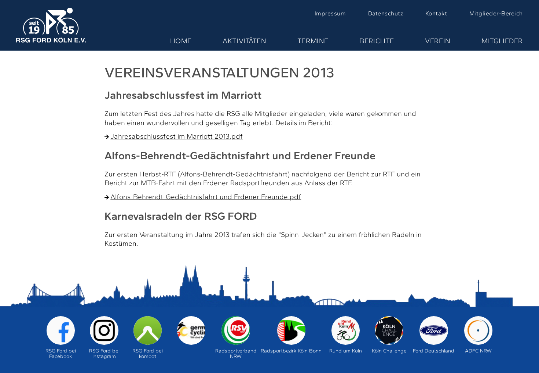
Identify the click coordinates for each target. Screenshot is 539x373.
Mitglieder (502, 41)
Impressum (330, 13)
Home (181, 41)
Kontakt (436, 13)
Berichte (376, 41)
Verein (438, 41)
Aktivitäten (244, 41)
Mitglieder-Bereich (496, 13)
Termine (313, 41)
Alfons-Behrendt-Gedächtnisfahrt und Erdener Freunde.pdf (205, 197)
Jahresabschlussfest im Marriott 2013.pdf (176, 136)
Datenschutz (385, 13)
